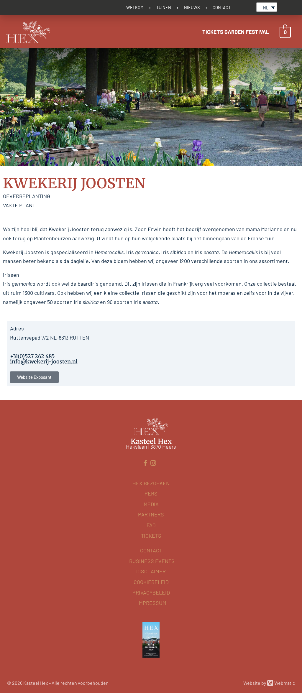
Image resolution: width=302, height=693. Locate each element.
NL (265, 7)
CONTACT (222, 7)
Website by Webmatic (269, 683)
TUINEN (163, 7)
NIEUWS (192, 7)
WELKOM (134, 7)
